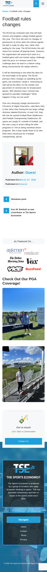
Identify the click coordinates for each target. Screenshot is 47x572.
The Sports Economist (18, 563)
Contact (23, 531)
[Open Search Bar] (36, 3)
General (23, 184)
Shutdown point (18, 199)
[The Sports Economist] (8, 3)
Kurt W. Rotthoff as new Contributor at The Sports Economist (23, 212)
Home (5, 11)
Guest (30, 172)
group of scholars (21, 486)
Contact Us (23, 441)
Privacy (23, 539)
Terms (23, 535)
